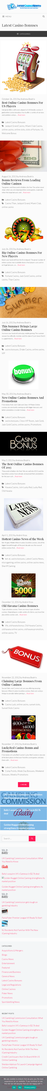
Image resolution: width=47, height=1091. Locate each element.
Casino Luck (10, 704)
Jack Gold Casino (27, 276)
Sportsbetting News (11, 1002)
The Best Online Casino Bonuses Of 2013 (22, 465)
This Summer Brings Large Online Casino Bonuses (19, 328)
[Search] (32, 838)
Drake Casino (25, 349)
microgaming (7, 562)
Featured (6, 967)
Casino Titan (10, 203)
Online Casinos (9, 989)
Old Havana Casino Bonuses (20, 606)
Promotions (36, 424)
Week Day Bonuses (26, 771)
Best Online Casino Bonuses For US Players (22, 104)
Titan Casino (14, 279)
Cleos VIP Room (27, 421)
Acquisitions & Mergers (12, 950)
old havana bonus (16, 625)
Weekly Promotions (19, 774)
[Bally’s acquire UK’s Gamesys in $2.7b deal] (5, 868)
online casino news (35, 562)
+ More (23, 785)
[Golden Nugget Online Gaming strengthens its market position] (23, 881)
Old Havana (7, 491)
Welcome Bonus (9, 133)
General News (8, 976)
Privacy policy (30, 1087)
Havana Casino (11, 487)
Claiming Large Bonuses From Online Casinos (22, 682)
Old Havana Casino (33, 625)
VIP (3, 353)
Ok (14, 1087)
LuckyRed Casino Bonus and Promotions (20, 749)
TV (15, 633)
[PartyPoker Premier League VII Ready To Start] (5, 912)
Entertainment (8, 963)
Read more (21, 115)
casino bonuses (12, 349)
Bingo (4, 955)
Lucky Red (37, 487)
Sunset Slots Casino (10, 708)
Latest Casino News (34, 558)
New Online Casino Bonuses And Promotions (23, 399)
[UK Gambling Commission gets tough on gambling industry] (5, 897)
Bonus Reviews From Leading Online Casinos (21, 181)
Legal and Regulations (11, 985)
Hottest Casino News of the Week (23, 539)
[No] (44, 1083)
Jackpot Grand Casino (14, 126)
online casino (8, 129)
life (6, 625)
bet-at (7, 558)
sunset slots (34, 704)
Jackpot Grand (23, 203)
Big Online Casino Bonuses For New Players (22, 254)
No (20, 1087)
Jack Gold (39, 421)
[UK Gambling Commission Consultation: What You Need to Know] (5, 853)
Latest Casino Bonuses (15, 122)
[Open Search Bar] (43, 16)
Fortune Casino (12, 276)
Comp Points (11, 771)
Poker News (7, 993)
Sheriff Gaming (8, 566)
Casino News (8, 959)
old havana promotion (33, 629)
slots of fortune (33, 129)
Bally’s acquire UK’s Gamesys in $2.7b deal (20, 874)
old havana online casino (12, 629)
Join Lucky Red (25, 487)
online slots (19, 129)
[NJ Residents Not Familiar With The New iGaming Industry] (5, 925)
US (41, 129)
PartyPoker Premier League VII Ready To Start (22, 918)
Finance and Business (11, 972)
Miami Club (36, 203)
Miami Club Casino (33, 126)
